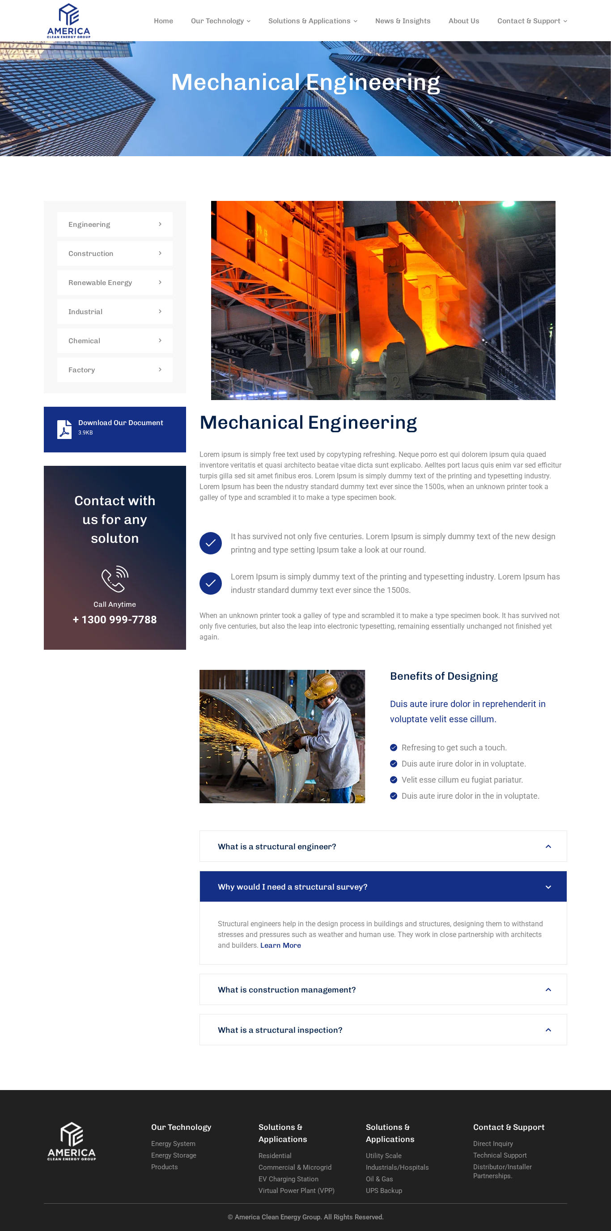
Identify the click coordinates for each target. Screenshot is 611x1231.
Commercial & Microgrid (295, 1167)
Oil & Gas (379, 1179)
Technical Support (500, 1155)
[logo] (68, 20)
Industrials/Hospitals (397, 1167)
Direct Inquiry (493, 1144)
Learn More (280, 945)
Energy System (173, 1144)
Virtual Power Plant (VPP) (297, 1191)
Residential (275, 1156)
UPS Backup (384, 1191)
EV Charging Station (288, 1179)
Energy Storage (173, 1155)
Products (164, 1167)
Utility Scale (384, 1156)
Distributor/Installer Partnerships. (502, 1171)
